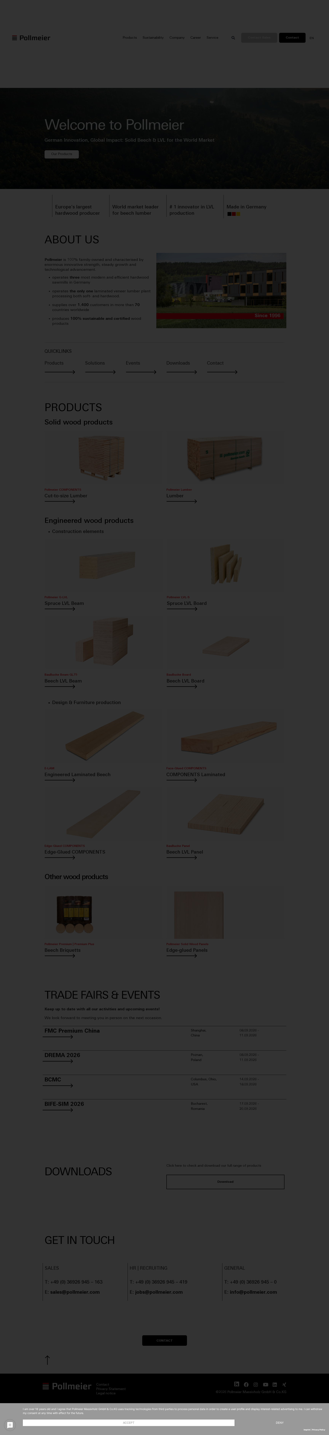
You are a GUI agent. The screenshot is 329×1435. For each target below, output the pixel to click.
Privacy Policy (318, 1430)
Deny (280, 1423)
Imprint (307, 1430)
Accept (128, 1423)
